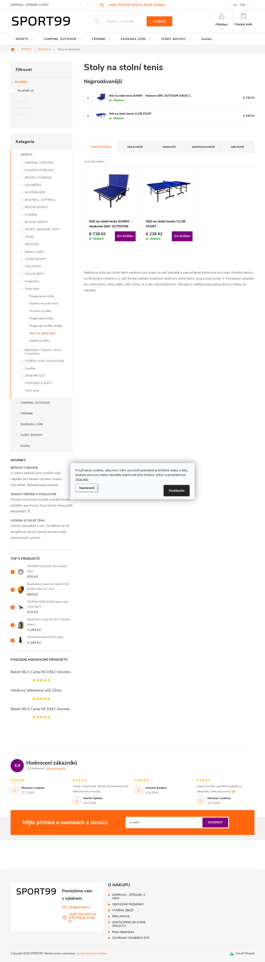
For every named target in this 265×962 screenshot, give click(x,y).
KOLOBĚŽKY (33, 185)
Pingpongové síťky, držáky (46, 326)
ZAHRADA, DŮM (31, 424)
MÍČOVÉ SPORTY (36, 207)
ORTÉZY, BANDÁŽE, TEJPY (42, 229)
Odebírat (215, 822)
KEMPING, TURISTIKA (39, 163)
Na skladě (25, 90)
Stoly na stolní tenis (42, 333)
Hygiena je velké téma (28, 520)
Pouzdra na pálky (40, 311)
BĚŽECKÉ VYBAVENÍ (24, 468)
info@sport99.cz (79, 907)
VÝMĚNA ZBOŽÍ (122, 910)
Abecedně (237, 147)
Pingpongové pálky (41, 318)
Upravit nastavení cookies (91, 953)
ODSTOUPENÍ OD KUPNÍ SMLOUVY (128, 924)
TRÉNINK (26, 414)
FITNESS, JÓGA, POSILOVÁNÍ (44, 361)
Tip (20, 114)
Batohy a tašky (34, 252)
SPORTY (27, 155)
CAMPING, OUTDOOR (35, 403)
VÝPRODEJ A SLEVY (38, 383)
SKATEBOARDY (35, 192)
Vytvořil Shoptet (244, 953)
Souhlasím (176, 490)
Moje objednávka (123, 932)
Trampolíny (32, 281)
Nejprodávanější (203, 147)
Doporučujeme (101, 147)
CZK (242, 5)
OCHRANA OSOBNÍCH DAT (130, 938)
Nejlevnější (135, 147)
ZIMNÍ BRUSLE (35, 376)
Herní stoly (32, 391)
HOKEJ (29, 237)
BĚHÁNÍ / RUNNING (38, 178)
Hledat (159, 21)
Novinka (23, 108)
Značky (25, 446)
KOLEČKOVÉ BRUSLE (39, 170)
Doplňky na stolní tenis (43, 303)
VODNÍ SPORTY (35, 259)
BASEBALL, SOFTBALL (40, 200)
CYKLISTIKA (33, 266)
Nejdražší (169, 147)
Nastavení (86, 487)
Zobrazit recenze (56, 768)
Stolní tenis (32, 289)
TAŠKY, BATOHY (31, 435)
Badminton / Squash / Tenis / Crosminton (43, 351)
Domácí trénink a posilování (33, 494)
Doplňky (30, 368)
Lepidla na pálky (39, 340)
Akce (21, 101)
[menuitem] (25, 39)
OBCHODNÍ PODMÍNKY (128, 904)
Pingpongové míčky (41, 296)
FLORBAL (31, 215)
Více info (81, 479)
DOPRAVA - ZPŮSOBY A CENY (30, 5)
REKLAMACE (121, 916)
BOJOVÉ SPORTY (36, 222)
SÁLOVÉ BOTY (34, 274)
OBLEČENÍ (32, 244)
